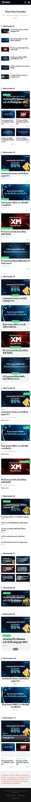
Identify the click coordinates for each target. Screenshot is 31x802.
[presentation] (23, 604)
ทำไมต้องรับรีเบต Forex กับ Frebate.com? (18, 76)
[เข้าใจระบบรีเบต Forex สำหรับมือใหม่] (5, 69)
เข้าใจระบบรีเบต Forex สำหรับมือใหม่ (19, 67)
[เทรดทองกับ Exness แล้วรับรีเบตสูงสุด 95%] (5, 33)
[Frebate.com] (5, 2)
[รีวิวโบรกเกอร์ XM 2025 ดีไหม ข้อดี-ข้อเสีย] (5, 51)
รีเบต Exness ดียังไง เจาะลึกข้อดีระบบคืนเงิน (19, 39)
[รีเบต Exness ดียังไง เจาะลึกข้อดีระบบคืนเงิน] (5, 42)
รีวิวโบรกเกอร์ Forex (7, 228)
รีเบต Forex (5, 170)
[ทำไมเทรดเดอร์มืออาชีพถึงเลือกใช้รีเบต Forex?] (5, 60)
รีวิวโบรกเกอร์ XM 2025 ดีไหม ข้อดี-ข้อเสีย (19, 49)
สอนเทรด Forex (15, 798)
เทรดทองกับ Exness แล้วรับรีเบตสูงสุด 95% (19, 30)
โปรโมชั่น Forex (21, 795)
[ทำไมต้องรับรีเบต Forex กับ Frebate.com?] (5, 78)
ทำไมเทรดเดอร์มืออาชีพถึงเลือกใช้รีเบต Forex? (18, 58)
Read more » (5, 420)
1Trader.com (15, 792)
